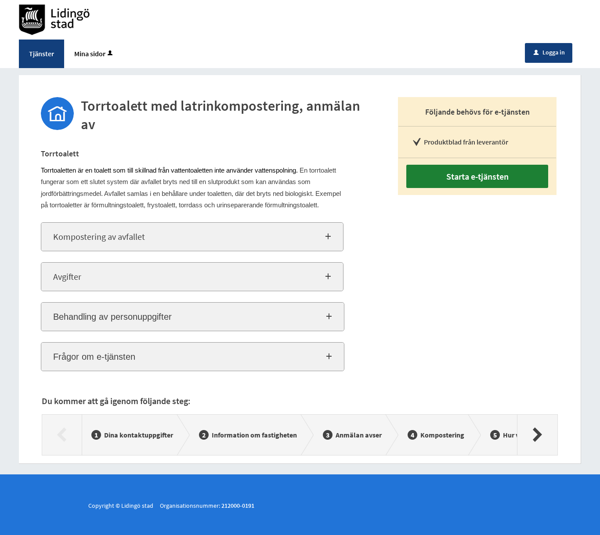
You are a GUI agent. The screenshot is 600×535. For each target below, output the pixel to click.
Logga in (549, 52)
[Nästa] (537, 435)
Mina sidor (89, 53)
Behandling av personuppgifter (112, 317)
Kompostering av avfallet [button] (99, 236)
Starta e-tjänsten (477, 176)
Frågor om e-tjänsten (94, 356)
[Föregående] (62, 435)
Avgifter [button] (67, 276)
